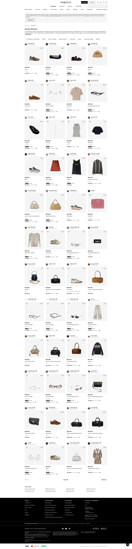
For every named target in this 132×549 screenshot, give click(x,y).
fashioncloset (94, 153)
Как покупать (48, 502)
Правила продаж (84, 546)
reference (51, 263)
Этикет (26, 512)
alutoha (30, 80)
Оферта (90, 546)
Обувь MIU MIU (70, 489)
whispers (51, 335)
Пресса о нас (28, 507)
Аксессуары (54, 9)
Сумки (82, 9)
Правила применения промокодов (53, 517)
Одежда (75, 9)
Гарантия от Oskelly (29, 505)
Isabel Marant (69, 523)
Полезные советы (49, 514)
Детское (70, 6)
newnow (51, 80)
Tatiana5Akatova (95, 442)
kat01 (50, 227)
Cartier (60, 523)
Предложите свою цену (51, 512)
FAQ (86, 505)
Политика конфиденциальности (100, 546)
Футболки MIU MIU (50, 489)
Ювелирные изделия (101, 9)
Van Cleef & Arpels (42, 523)
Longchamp (87, 523)
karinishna (72, 335)
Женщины (53, 6)
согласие (87, 15)
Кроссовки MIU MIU (30, 489)
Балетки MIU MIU (91, 489)
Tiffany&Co (56, 523)
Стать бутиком (68, 512)
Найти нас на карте (90, 518)
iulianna (51, 153)
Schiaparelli (81, 523)
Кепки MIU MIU (91, 491)
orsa (92, 190)
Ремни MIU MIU (70, 491)
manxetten (51, 43)
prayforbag (73, 407)
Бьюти (61, 9)
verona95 (93, 407)
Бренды (45, 9)
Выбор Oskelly (28, 9)
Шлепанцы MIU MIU (50, 491)
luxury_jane (94, 227)
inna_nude (30, 117)
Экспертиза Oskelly (69, 505)
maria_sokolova (74, 442)
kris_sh (92, 299)
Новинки (37, 9)
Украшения (90, 9)
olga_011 (93, 371)
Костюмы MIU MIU (29, 491)
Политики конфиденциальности (52, 15)
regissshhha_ (52, 442)
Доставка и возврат (50, 510)
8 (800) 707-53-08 (89, 509)
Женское (27, 25)
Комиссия (67, 510)
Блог (26, 510)
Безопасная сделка (50, 507)
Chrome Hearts (49, 523)
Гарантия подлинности (50, 505)
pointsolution (31, 299)
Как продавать (68, 502)
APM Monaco (76, 523)
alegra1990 (30, 153)
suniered (93, 335)
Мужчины (61, 6)
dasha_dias (94, 80)
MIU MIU (27, 67)
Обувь (68, 9)
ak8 (29, 442)
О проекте (27, 502)
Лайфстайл (78, 6)
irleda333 (30, 43)
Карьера (27, 514)
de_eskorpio (31, 190)
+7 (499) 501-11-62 (89, 512)
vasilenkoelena (31, 371)
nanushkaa (30, 227)
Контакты (87, 502)
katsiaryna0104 (74, 227)
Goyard (64, 523)
